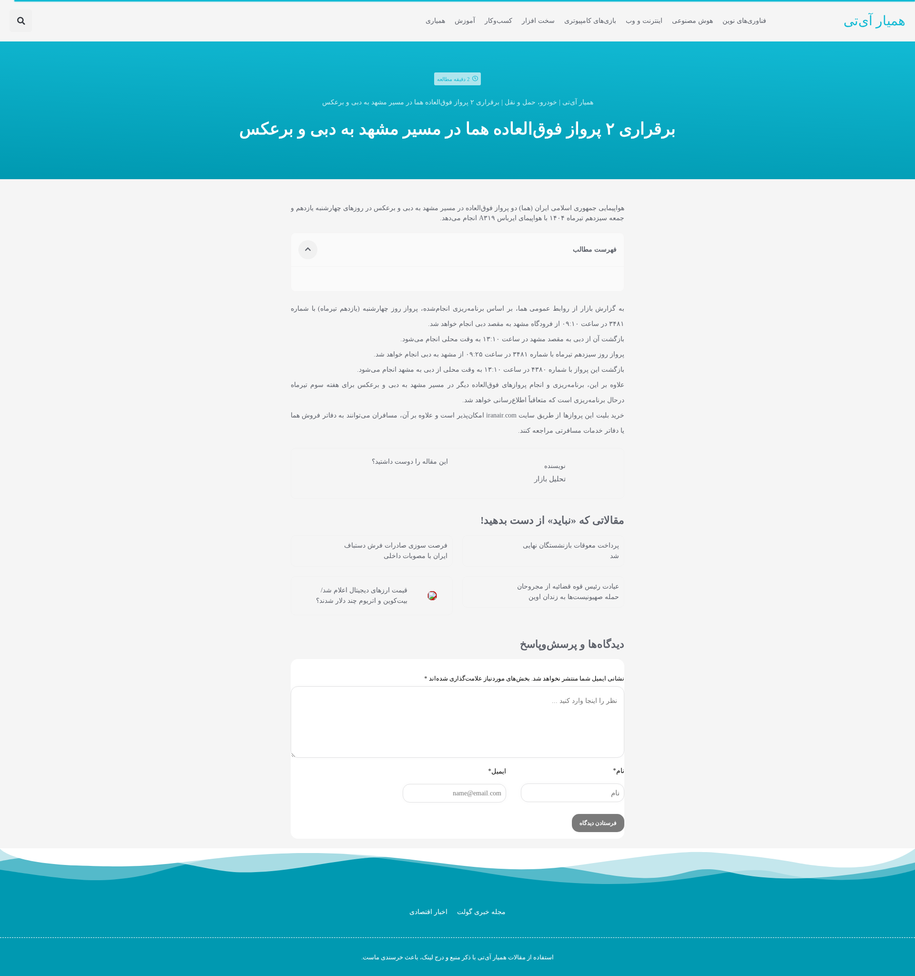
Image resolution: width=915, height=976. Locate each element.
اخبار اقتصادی (428, 911)
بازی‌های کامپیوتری (590, 20)
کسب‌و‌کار (498, 20)
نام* (618, 770)
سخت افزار (538, 20)
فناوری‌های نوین (744, 20)
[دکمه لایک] (441, 479)
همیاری (435, 20)
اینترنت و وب (644, 20)
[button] (21, 21)
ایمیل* (497, 771)
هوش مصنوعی (692, 20)
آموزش (465, 20)
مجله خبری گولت (481, 911)
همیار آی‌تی (874, 20)
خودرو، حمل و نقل (531, 102)
